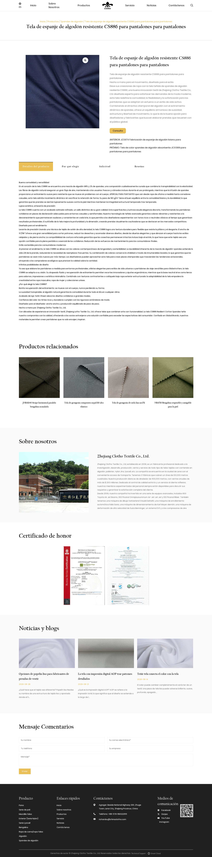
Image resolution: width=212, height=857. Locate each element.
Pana (21, 805)
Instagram (164, 822)
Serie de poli (24, 809)
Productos (84, 5)
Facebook (166, 810)
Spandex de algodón (72, 21)
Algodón (23, 836)
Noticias (151, 5)
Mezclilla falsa (25, 814)
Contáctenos (176, 5)
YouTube (165, 818)
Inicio (33, 5)
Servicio (130, 5)
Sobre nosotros (54, 5)
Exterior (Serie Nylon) (28, 818)
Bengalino (23, 827)
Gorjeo (164, 814)
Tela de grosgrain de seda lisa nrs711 (128, 403)
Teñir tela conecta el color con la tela (158, 674)
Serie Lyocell (24, 823)
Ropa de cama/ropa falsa (31, 831)
